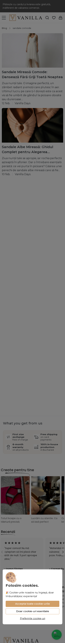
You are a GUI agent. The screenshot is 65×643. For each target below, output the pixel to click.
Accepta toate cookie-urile (32, 603)
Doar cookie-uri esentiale (32, 611)
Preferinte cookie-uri (32, 618)
